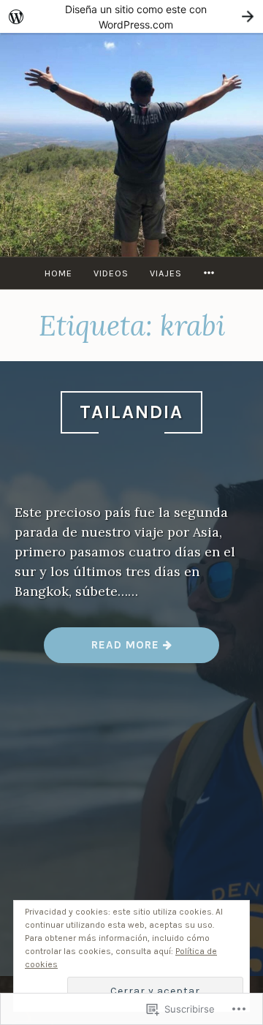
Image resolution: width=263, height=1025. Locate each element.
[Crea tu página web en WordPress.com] (131, 16)
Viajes (166, 273)
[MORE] (211, 273)
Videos (111, 273)
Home (58, 273)
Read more (103, 644)
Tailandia (131, 412)
